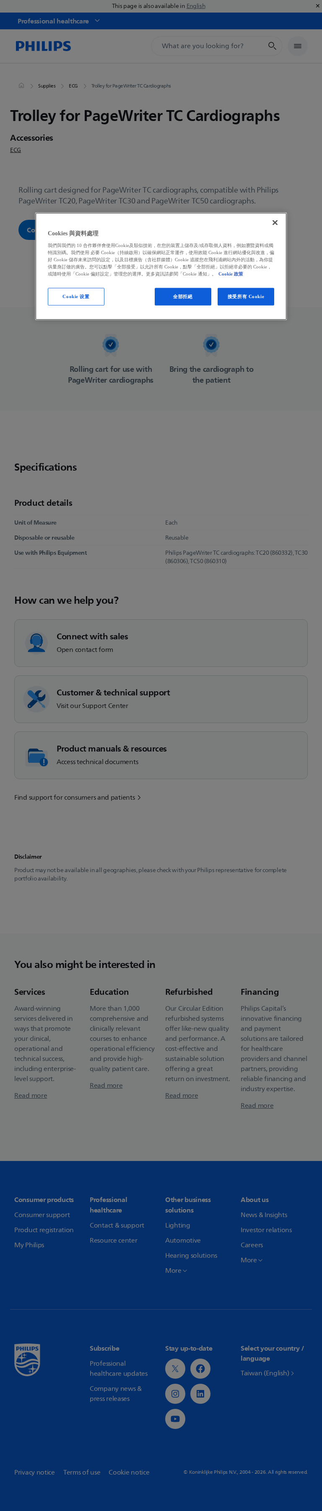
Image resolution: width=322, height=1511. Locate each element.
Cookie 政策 (230, 273)
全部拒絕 (182, 296)
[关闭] (275, 223)
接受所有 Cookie (246, 296)
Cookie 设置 (75, 296)
